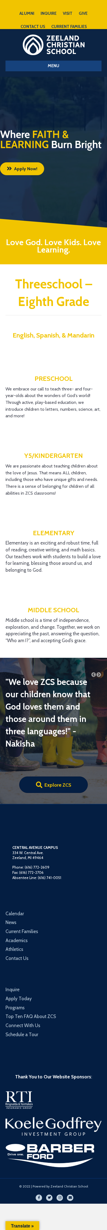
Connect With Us (22, 988)
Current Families (21, 894)
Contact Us (17, 921)
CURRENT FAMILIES (69, 26)
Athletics (14, 912)
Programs (15, 970)
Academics (16, 903)
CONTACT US (33, 26)
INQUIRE (49, 13)
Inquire (12, 953)
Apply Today (18, 962)
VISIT (67, 13)
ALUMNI (26, 13)
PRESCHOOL (54, 378)
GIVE (83, 13)
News (10, 885)
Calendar (14, 876)
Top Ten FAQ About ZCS (30, 979)
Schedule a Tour (21, 997)
